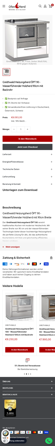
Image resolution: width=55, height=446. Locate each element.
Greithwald (10, 325)
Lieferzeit (7, 154)
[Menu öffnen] (4, 6)
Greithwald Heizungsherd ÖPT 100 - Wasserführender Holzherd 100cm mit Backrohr (19, 332)
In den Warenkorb (27, 138)
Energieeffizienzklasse (13, 162)
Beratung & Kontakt (12, 184)
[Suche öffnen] (40, 6)
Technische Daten (11, 169)
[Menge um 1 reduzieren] (14, 129)
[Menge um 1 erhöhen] (27, 129)
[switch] (5, 441)
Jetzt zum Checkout (27, 147)
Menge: (6, 129)
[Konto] (45, 6)
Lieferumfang (9, 176)
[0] (50, 6)
